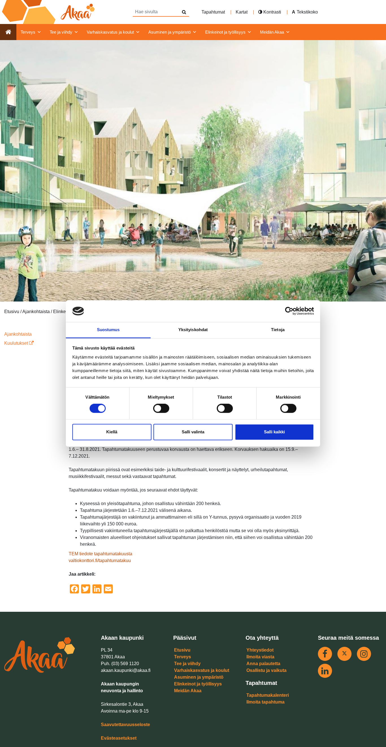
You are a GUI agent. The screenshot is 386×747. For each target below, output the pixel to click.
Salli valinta (193, 431)
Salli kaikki (274, 431)
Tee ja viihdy (61, 32)
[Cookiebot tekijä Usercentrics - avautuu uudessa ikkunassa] (289, 311)
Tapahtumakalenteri (267, 695)
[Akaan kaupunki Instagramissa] (364, 654)
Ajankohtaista (18, 334)
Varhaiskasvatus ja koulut (110, 32)
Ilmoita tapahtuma (265, 702)
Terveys (28, 32)
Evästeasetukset (118, 738)
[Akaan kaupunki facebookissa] (325, 654)
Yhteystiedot (260, 650)
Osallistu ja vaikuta (266, 670)
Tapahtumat (213, 12)
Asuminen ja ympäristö (169, 32)
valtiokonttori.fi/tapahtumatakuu (100, 560)
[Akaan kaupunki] (49, 12)
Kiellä (111, 431)
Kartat (242, 12)
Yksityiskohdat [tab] (193, 329)
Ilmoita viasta (260, 656)
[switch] (161, 408)
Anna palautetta (263, 663)
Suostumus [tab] (108, 329)
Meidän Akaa (272, 32)
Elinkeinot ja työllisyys (225, 32)
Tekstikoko (307, 12)
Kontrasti (271, 12)
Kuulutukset (16, 343)
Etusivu (182, 650)
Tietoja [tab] (278, 329)
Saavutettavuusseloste (125, 724)
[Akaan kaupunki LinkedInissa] (325, 671)
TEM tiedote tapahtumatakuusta (100, 553)
